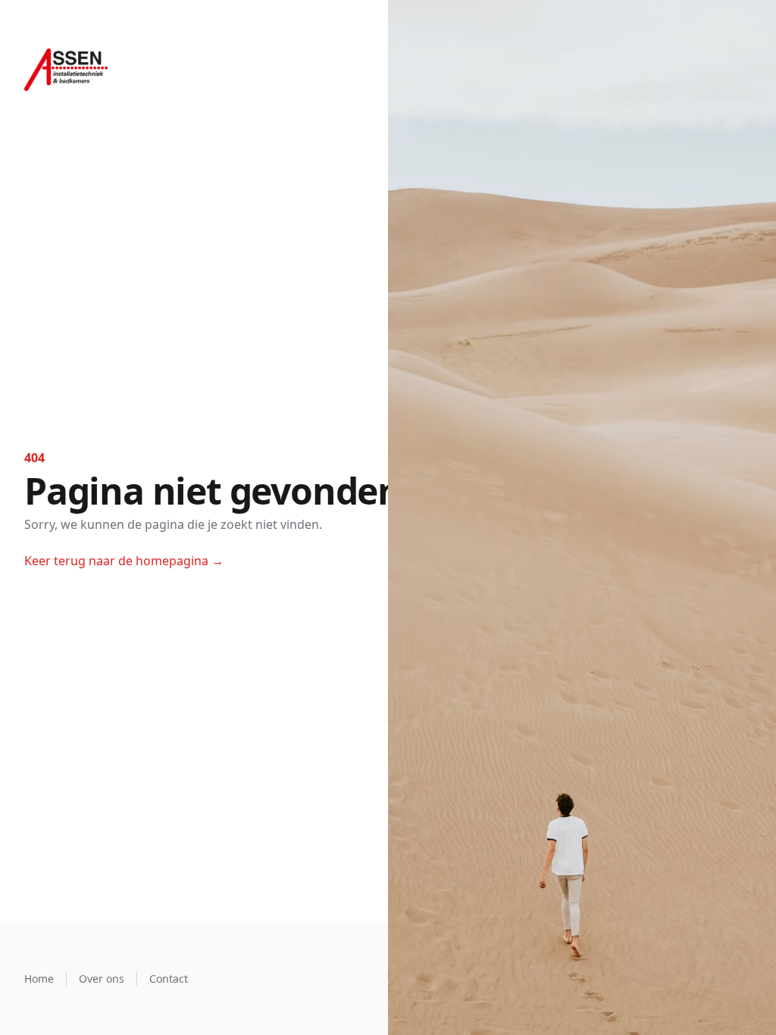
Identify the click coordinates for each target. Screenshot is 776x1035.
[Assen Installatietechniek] (66, 69)
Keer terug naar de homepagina (124, 560)
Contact (168, 978)
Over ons (101, 978)
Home (39, 978)
